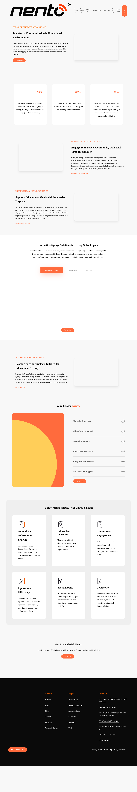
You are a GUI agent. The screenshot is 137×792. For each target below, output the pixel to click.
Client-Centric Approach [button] (83, 431)
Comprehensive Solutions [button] (83, 461)
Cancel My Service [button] (51, 728)
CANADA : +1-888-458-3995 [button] (109, 721)
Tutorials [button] (48, 717)
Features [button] (48, 700)
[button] (19, 60)
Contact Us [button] (72, 717)
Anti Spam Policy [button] (74, 711)
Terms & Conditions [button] (75, 705)
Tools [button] (70, 728)
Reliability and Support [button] (83, 471)
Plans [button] (47, 705)
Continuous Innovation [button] (83, 451)
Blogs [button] (47, 711)
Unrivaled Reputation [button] (82, 421)
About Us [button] (71, 722)
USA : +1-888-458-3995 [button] (107, 707)
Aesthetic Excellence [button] (81, 441)
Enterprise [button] (48, 722)
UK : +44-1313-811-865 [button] (107, 735)
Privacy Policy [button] (73, 700)
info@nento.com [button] (104, 740)
